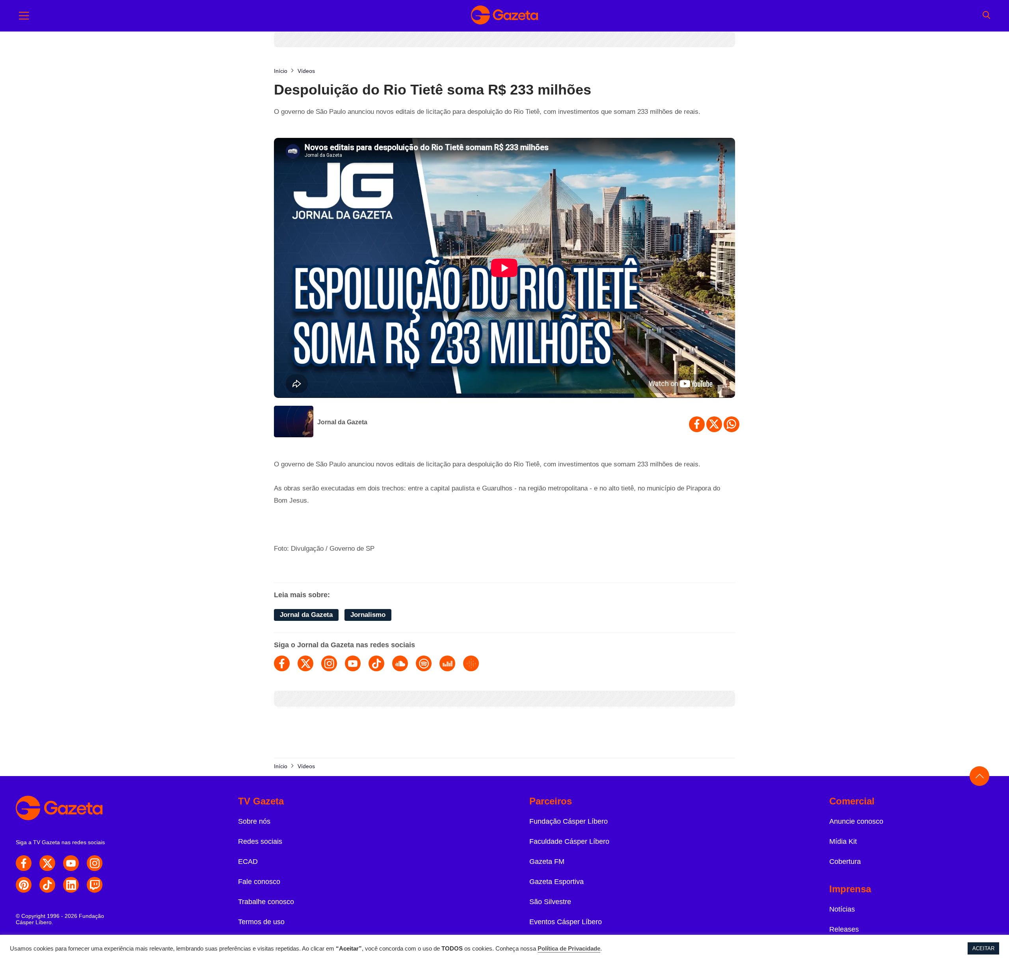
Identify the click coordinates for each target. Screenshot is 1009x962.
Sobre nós (254, 821)
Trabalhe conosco (266, 902)
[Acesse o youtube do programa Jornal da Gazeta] (353, 663)
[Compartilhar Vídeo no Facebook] (697, 424)
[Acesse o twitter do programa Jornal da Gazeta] (305, 663)
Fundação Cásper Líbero (568, 821)
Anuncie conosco (856, 821)
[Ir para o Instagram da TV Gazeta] (94, 863)
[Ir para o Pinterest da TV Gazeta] (24, 885)
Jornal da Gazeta (342, 422)
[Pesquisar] (986, 15)
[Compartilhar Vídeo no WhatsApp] (731, 424)
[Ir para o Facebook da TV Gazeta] (24, 863)
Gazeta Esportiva (556, 882)
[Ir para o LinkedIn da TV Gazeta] (71, 885)
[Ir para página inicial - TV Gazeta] (504, 16)
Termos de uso (261, 922)
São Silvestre (550, 902)
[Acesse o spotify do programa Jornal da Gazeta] (424, 663)
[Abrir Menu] (24, 16)
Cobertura (845, 861)
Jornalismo (367, 614)
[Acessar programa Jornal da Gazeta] (293, 422)
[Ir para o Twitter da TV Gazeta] (47, 863)
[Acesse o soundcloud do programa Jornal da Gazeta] (400, 663)
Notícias (842, 909)
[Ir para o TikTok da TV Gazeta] (47, 885)
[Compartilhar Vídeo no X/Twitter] (714, 424)
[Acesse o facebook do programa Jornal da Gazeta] (282, 663)
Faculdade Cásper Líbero (569, 841)
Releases (844, 929)
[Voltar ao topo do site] (979, 776)
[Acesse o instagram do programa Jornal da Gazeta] (329, 663)
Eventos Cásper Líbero (565, 922)
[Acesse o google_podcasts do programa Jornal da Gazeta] (471, 663)
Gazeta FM (546, 861)
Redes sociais (260, 841)
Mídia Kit (843, 841)
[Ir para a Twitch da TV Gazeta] (94, 885)
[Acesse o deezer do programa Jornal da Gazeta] (447, 663)
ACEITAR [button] (983, 948)
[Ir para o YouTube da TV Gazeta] (71, 863)
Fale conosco (259, 882)
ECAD (248, 861)
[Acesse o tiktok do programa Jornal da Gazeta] (376, 663)
